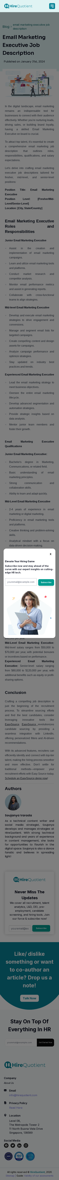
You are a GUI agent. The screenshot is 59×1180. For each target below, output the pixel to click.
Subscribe (46, 582)
